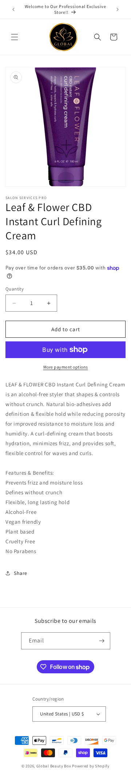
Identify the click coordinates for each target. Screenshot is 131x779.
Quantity (14, 289)
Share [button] (20, 573)
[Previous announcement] (13, 9)
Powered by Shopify (91, 765)
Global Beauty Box (53, 765)
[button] (15, 37)
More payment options (65, 367)
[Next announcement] (118, 9)
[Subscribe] (102, 640)
